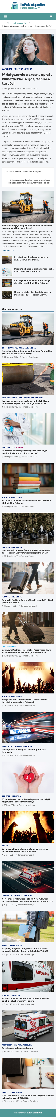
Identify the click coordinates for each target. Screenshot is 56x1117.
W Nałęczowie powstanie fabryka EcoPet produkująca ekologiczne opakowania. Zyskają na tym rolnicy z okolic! (29, 181)
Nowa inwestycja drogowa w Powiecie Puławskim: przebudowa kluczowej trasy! (27, 226)
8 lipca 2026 (9, 855)
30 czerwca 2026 (11, 1051)
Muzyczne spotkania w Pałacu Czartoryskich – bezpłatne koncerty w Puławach (25, 700)
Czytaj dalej (6, 251)
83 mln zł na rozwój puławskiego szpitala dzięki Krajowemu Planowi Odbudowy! (26, 800)
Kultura (6, 497)
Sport (5, 846)
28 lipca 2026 (10, 705)
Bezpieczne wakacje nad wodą (17, 1048)
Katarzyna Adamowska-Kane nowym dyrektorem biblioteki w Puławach (32, 281)
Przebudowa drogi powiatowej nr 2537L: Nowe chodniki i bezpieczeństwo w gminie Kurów (31, 260)
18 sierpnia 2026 (11, 457)
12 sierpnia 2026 (11, 556)
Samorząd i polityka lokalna (17, 69)
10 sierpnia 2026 (11, 656)
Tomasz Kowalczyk (30, 88)
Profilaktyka (8, 447)
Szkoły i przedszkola (12, 945)
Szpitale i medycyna (11, 796)
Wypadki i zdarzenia (11, 995)
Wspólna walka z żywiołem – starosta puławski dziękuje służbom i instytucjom (25, 999)
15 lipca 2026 (9, 805)
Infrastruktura (16, 348)
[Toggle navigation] (5, 16)
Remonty (39, 398)
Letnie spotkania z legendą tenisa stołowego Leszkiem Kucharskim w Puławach (25, 850)
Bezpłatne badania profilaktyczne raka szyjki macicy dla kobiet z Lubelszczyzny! (34, 271)
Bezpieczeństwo (9, 398)
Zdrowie (19, 447)
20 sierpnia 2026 (11, 357)
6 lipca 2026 (9, 905)
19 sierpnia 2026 (11, 407)
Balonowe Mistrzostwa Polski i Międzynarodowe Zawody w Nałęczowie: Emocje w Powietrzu (26, 651)
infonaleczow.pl (35, 1113)
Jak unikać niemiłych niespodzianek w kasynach (24, 172)
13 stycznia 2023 (11, 88)
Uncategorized (9, 647)
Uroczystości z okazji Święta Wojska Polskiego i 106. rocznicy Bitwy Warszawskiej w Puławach (32, 295)
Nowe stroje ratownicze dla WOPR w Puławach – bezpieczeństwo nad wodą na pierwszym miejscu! (27, 900)
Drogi (4, 348)
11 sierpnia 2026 (11, 606)
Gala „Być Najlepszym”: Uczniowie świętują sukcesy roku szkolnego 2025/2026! (28, 1096)
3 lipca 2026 (9, 1004)
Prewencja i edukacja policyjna (17, 746)
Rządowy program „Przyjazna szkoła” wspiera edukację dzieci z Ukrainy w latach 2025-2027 (25, 949)
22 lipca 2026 (10, 755)
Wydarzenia (30, 348)
